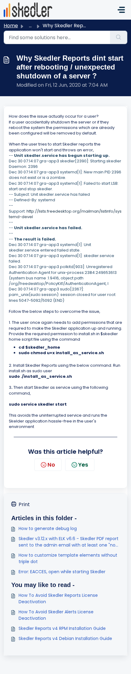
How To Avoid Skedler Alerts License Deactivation (56, 615)
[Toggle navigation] (121, 9)
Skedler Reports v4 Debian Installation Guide (65, 638)
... (30, 25)
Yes (83, 464)
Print (24, 504)
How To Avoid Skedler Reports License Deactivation (58, 598)
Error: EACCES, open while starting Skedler (62, 572)
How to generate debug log (48, 528)
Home (11, 25)
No (51, 464)
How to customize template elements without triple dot (68, 558)
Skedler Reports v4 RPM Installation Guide (62, 628)
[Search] (118, 37)
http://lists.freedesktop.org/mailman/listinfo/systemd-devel (65, 214)
